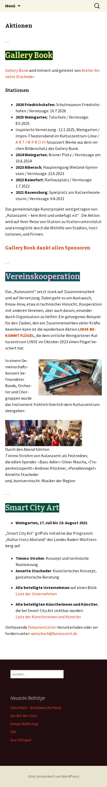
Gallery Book (16, 70)
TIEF (13, 732)
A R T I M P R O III (31, 142)
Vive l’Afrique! (20, 740)
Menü (10, 5)
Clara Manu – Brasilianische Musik (35, 707)
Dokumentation (42, 627)
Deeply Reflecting (24, 723)
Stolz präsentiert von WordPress (53, 776)
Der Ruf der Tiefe (23, 715)
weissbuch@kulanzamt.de (54, 633)
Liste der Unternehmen (36, 593)
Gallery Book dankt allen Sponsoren (47, 248)
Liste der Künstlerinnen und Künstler (48, 616)
